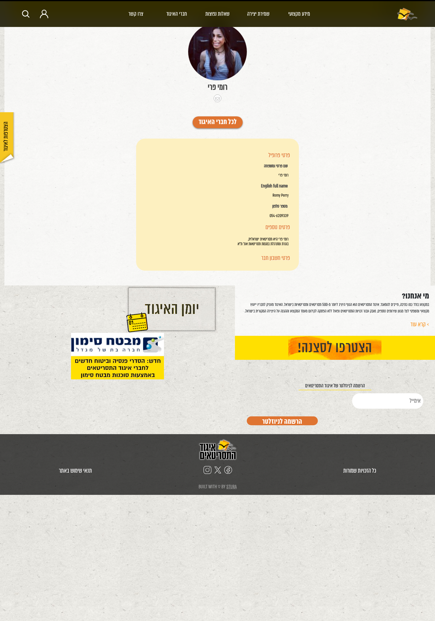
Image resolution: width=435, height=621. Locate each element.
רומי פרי (218, 87)
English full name (274, 186)
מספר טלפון (280, 206)
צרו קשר (135, 14)
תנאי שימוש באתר (75, 470)
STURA (231, 486)
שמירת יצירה (258, 14)
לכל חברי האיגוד (218, 122)
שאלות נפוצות (217, 14)
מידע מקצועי (299, 14)
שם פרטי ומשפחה (276, 166)
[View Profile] (217, 52)
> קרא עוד (419, 324)
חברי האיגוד (176, 14)
